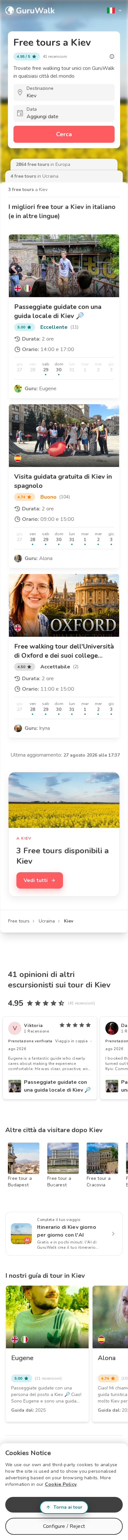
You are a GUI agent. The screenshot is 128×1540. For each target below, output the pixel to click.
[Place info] (112, 56)
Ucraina (47, 921)
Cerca (64, 134)
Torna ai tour (67, 1507)
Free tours (19, 921)
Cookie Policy (60, 1484)
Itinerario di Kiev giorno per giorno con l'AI (66, 1231)
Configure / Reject (64, 1526)
